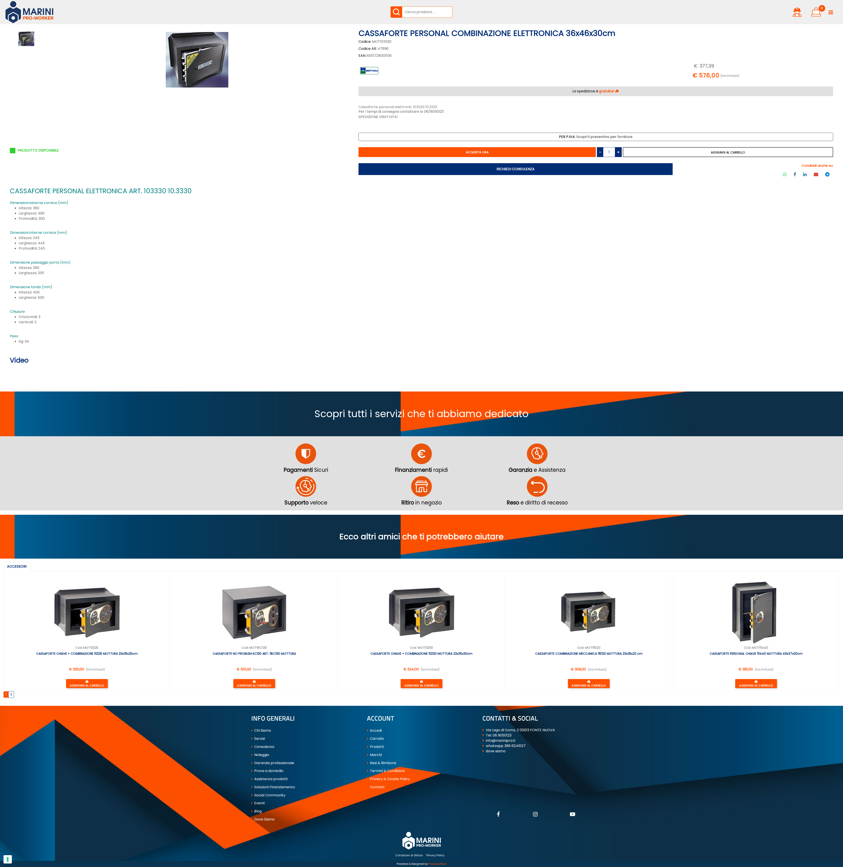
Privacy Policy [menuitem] (435, 855)
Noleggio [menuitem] (261, 754)
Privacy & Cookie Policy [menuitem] (389, 778)
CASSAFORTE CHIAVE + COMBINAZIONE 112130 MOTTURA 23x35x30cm (421, 654)
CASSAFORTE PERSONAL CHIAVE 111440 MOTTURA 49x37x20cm (756, 654)
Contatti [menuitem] (376, 787)
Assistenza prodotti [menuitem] (270, 778)
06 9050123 (502, 735)
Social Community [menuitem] (269, 795)
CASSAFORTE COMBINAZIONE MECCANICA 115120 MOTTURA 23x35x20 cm (589, 654)
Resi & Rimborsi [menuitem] (382, 762)
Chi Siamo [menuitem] (262, 730)
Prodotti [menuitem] (376, 746)
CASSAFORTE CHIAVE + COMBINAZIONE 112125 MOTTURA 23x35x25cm (87, 654)
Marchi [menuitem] (375, 754)
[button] (396, 12)
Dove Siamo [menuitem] (264, 819)
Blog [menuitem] (257, 811)
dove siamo (496, 751)
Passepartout (437, 864)
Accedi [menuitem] (375, 730)
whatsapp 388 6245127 (506, 745)
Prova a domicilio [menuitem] (268, 770)
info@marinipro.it (500, 740)
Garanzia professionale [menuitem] (273, 762)
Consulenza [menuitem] (263, 746)
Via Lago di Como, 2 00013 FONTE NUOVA (520, 730)
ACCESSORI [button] (17, 566)
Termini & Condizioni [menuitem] (387, 770)
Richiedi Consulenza (516, 169)
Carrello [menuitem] (376, 738)
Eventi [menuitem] (259, 803)
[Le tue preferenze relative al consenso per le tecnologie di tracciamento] (8, 859)
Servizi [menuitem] (259, 738)
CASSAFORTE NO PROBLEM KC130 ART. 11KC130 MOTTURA (254, 654)
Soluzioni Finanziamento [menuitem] (274, 787)
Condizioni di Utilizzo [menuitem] (409, 855)
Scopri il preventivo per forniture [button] (595, 136)
